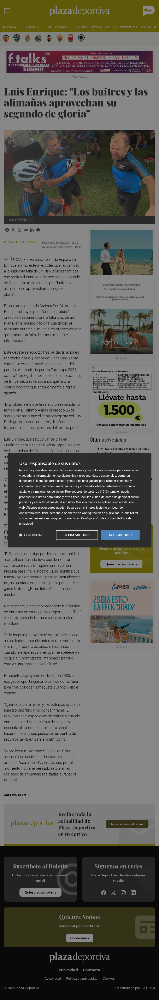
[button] (31, 535)
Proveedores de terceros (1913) (87, 491)
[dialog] (79, 500)
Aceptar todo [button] (120, 535)
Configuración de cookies (98, 518)
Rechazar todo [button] (77, 535)
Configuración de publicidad (100, 513)
